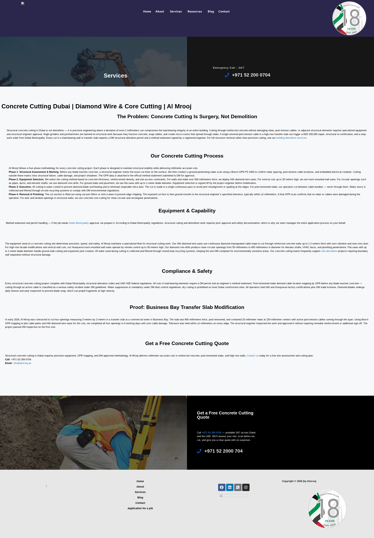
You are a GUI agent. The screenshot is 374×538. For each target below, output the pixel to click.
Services (176, 11)
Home (147, 11)
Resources (195, 11)
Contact (224, 11)
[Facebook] (221, 487)
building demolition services (291, 137)
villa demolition (329, 251)
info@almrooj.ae (22, 363)
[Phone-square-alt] (237, 487)
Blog (211, 11)
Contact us (253, 355)
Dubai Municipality (78, 223)
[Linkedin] (229, 487)
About (159, 11)
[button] (160, 11)
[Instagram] (246, 487)
